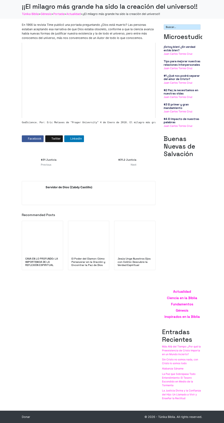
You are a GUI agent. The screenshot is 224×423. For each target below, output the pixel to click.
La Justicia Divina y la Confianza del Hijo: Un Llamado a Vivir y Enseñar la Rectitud (181, 394)
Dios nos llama (173, 190)
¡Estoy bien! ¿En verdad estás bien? (179, 48)
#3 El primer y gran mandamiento (176, 106)
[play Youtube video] (88, 80)
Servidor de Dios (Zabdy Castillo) (69, 187)
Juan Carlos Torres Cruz (178, 53)
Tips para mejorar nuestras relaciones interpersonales (182, 62)
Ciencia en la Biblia (182, 298)
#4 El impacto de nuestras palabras (181, 120)
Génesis (182, 310)
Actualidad (182, 291)
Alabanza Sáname (172, 368)
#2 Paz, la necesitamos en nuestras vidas (181, 91)
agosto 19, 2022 (173, 194)
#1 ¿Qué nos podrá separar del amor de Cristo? (182, 77)
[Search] (197, 27)
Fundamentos (182, 304)
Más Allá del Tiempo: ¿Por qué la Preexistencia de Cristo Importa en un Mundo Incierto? (181, 350)
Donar (26, 417)
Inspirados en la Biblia (182, 317)
